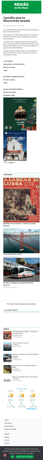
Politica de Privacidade (10, 429)
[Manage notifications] (5, 455)
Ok (12, 457)
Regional (15, 287)
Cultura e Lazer (21, 25)
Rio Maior (7, 434)
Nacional (15, 256)
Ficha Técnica (8, 423)
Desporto (7, 443)
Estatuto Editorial (9, 426)
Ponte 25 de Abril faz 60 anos (12, 254)
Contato (6, 420)
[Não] (40, 453)
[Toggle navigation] (38, 11)
